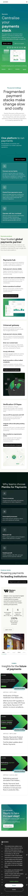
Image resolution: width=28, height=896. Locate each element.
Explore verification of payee (12, 445)
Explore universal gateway (12, 370)
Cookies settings (14, 881)
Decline (14, 889)
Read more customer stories (18, 582)
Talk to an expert (19, 43)
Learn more (8, 629)
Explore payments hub (10, 296)
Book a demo (7, 43)
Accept (14, 885)
